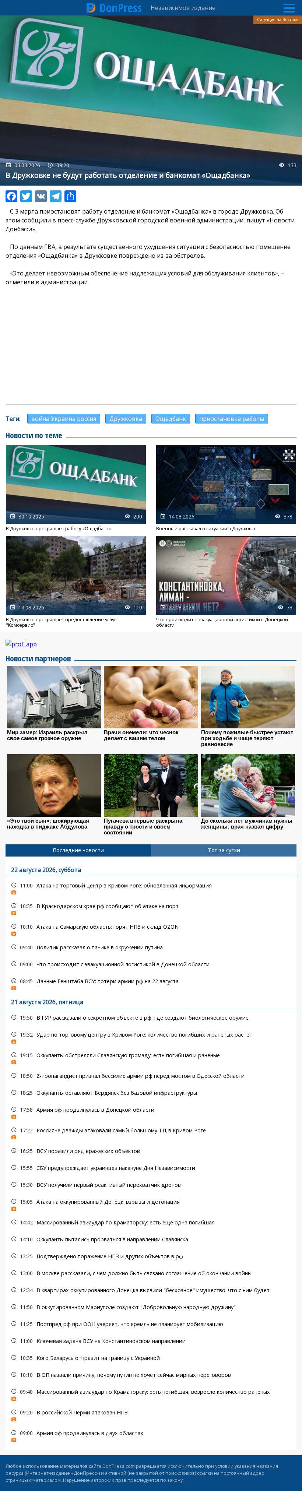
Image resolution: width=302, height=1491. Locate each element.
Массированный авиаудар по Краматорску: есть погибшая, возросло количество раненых (151, 1393)
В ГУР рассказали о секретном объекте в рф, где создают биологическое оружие (151, 1017)
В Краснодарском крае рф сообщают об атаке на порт (151, 908)
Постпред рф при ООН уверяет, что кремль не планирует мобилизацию (151, 1324)
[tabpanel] (151, 1153)
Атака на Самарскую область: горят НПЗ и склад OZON (151, 928)
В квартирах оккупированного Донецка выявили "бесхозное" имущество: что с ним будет (151, 1290)
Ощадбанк (170, 419)
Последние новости (78, 850)
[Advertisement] (151, 345)
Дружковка (125, 419)
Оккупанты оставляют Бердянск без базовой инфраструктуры (151, 1092)
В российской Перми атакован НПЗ (151, 1414)
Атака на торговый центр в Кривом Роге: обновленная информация (151, 887)
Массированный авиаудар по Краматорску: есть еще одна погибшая (151, 1222)
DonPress (120, 8)
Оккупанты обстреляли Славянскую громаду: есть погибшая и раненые (151, 1057)
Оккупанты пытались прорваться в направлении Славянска (151, 1239)
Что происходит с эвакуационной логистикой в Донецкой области (226, 582)
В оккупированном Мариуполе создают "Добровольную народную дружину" (151, 1307)
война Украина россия (63, 419)
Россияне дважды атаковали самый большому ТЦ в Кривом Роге (151, 1132)
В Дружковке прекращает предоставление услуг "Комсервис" (76, 582)
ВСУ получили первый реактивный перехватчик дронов (151, 1184)
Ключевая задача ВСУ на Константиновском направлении (151, 1340)
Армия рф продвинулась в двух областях (151, 1434)
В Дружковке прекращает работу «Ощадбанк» (76, 488)
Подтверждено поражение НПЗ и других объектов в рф (151, 1256)
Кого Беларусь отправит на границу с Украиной (151, 1357)
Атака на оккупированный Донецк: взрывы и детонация (151, 1203)
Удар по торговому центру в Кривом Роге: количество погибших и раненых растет (151, 1036)
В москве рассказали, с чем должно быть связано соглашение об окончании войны (151, 1273)
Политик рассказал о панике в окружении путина (151, 947)
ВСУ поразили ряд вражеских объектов (151, 1150)
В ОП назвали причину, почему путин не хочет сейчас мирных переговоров (151, 1374)
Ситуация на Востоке (277, 19)
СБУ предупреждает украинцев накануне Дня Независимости (151, 1167)
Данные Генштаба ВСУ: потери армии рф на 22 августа (151, 983)
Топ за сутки (224, 850)
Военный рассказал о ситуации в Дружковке (226, 488)
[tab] (78, 850)
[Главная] (91, 8)
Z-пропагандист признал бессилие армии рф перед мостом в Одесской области (151, 1075)
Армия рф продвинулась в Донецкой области (151, 1111)
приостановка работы (231, 419)
